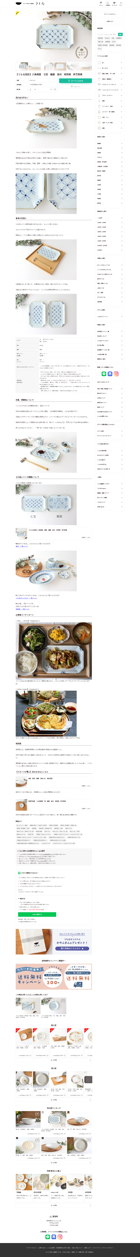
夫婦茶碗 (107, 41)
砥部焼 (99, 180)
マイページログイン (110, 14)
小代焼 (99, 194)
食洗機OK (119, 38)
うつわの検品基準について (47, 854)
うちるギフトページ (102, 316)
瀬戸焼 (99, 203)
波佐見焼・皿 (48, 828)
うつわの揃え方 (101, 459)
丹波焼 (99, 189)
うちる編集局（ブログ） (103, 483)
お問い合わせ (100, 506)
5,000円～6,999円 (101, 236)
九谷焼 (99, 184)
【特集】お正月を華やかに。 (23, 840)
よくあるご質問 (42, 861)
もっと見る (54, 1060)
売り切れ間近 (100, 345)
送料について (87, 1247)
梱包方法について (101, 402)
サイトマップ (96, 1247)
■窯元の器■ (39, 831)
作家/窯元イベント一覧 (103, 331)
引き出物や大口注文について (104, 411)
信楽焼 (99, 152)
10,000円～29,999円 (102, 245)
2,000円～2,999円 (101, 227)
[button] (22, 66)
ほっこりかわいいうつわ (103, 265)
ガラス (114, 41)
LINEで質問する (37, 914)
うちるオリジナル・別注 (69, 843)
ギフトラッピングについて (104, 435)
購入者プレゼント (101, 393)
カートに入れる (77, 80)
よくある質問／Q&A (102, 416)
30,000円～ (100, 250)
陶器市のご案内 (101, 359)
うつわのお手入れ (101, 464)
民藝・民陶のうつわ (102, 283)
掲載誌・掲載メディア (103, 493)
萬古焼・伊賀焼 (101, 171)
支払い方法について (77, 1247)
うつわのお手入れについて (36, 856)
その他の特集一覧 (101, 354)
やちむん (107, 38)
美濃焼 (99, 143)
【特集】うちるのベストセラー (43, 834)
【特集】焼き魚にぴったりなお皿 (58, 840)
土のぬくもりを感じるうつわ (104, 274)
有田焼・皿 (73, 825)
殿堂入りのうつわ (21, 834)
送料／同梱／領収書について (104, 388)
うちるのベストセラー (103, 340)
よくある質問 (51, 1247)
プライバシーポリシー (108, 1247)
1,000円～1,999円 (101, 222)
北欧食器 (112, 45)
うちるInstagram (101, 488)
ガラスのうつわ (101, 297)
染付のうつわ (68, 828)
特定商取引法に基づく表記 (63, 1247)
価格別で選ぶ (33, 825)
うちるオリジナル (46, 843)
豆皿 (113, 38)
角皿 (26, 825)
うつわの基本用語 (101, 450)
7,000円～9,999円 (101, 241)
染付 (28, 828)
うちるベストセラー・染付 (39, 837)
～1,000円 (99, 218)
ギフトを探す (100, 431)
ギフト (100, 48)
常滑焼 (99, 198)
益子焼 (99, 175)
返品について (100, 407)
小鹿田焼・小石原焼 (102, 166)
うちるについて (101, 502)
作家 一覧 (100, 41)
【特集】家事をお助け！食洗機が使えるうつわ (28, 843)
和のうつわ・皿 (63, 831)
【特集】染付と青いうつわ (73, 837)
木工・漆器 (100, 292)
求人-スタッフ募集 (102, 497)
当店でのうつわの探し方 (103, 469)
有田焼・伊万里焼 (53, 825)
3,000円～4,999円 (42, 825)
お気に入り (110, 21)
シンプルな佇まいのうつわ (104, 269)
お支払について (101, 398)
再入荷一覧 (30, 834)
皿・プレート (20, 825)
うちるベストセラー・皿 (76, 834)
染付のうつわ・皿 (29, 831)
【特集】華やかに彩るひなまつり (57, 837)
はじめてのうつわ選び (103, 455)
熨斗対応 (118, 45)
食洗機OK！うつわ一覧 (103, 350)
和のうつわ (47, 831)
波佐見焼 (34, 828)
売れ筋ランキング (101, 336)
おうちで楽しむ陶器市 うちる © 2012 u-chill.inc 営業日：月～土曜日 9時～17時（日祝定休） (70, 1252)
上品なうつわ (100, 288)
